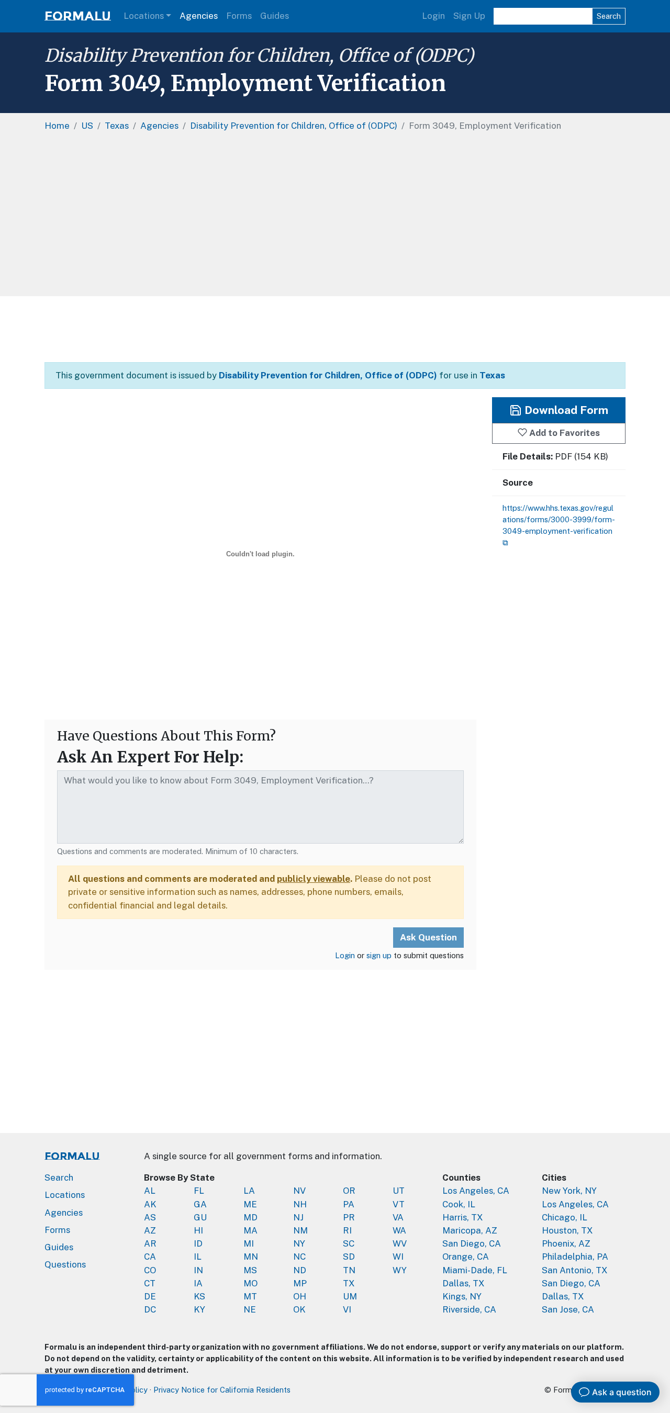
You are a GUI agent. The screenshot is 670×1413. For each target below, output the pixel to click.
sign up (379, 955)
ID (198, 1243)
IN (198, 1270)
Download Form (565, 410)
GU (200, 1217)
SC (348, 1243)
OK (299, 1309)
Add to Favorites (563, 433)
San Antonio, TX (575, 1270)
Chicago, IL (564, 1217)
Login (433, 15)
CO (150, 1270)
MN (250, 1256)
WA (399, 1230)
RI (347, 1230)
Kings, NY (462, 1296)
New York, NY (569, 1190)
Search (609, 16)
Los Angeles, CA (475, 1190)
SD (349, 1256)
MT (250, 1296)
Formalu (77, 16)
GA (200, 1204)
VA (398, 1217)
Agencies (199, 15)
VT (399, 1204)
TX (349, 1283)
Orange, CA (465, 1256)
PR (349, 1217)
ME (250, 1204)
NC (299, 1256)
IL (198, 1256)
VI (347, 1309)
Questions (65, 1264)
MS (250, 1270)
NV (299, 1190)
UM (350, 1296)
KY (199, 1309)
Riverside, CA (469, 1309)
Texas (492, 375)
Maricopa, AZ (469, 1230)
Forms (239, 15)
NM (300, 1230)
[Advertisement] (335, 329)
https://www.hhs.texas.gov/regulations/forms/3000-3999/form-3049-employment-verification (558, 519)
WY (400, 1270)
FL (199, 1190)
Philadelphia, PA (575, 1256)
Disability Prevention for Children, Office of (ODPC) (259, 55)
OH (299, 1296)
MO (250, 1283)
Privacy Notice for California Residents (222, 1389)
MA (250, 1230)
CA (150, 1256)
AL (149, 1190)
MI (248, 1243)
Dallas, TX (463, 1283)
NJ (298, 1217)
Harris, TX (462, 1217)
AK (150, 1204)
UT (399, 1190)
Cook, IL (458, 1204)
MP (300, 1283)
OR (349, 1190)
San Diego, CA (471, 1243)
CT (149, 1283)
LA (249, 1190)
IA (198, 1283)
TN (349, 1270)
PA (348, 1204)
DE (150, 1296)
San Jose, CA (568, 1309)
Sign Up (469, 15)
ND (299, 1270)
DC (150, 1309)
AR (150, 1243)
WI (398, 1256)
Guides (274, 15)
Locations (144, 15)
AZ (150, 1230)
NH (300, 1204)
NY (299, 1243)
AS (150, 1217)
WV (400, 1243)
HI (198, 1230)
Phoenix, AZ (566, 1243)
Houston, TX (567, 1230)
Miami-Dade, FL (474, 1270)
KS (199, 1296)
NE (249, 1309)
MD (250, 1217)
